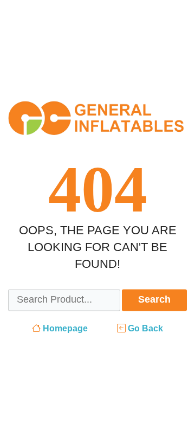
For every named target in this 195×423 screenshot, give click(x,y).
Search (154, 299)
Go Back (144, 328)
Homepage (64, 328)
